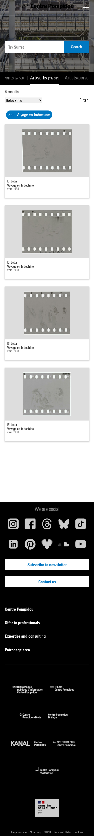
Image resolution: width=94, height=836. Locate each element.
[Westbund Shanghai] (68, 747)
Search (76, 46)
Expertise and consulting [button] (26, 636)
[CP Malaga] (61, 720)
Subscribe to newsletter (47, 564)
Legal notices (19, 832)
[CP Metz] (34, 720)
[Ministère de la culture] (47, 808)
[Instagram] (13, 525)
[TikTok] (80, 525)
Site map (36, 832)
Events (12, 78)
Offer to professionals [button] (23, 622)
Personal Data (62, 832)
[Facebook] (30, 525)
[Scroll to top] (82, 824)
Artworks (44, 78)
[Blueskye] (63, 525)
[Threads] (47, 525)
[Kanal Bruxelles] (32, 747)
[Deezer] (47, 546)
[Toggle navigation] (86, 7)
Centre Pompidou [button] (19, 609)
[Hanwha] (47, 775)
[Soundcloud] (63, 546)
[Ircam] (65, 692)
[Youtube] (80, 546)
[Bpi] (31, 692)
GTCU (48, 832)
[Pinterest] (30, 546)
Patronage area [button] (18, 649)
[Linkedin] (13, 546)
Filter (84, 100)
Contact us (47, 581)
